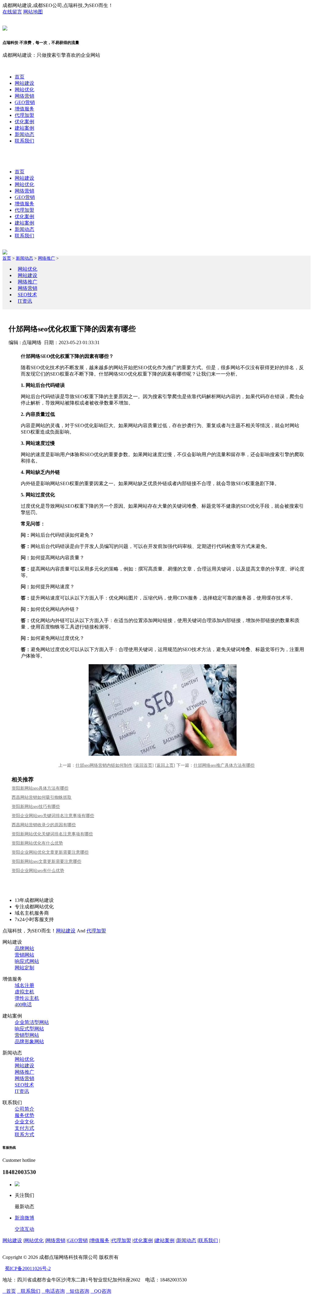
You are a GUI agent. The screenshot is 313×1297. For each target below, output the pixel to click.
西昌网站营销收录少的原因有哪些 (44, 825)
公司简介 (24, 1108)
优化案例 (24, 121)
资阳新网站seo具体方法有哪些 (40, 788)
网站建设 (24, 83)
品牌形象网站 (29, 1041)
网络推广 (46, 258)
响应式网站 (27, 961)
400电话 (23, 1004)
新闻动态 (24, 134)
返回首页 (143, 765)
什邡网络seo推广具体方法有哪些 (224, 765)
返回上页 (165, 765)
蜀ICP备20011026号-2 (28, 1268)
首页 (19, 76)
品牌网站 (24, 948)
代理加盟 (24, 115)
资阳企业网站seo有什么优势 (38, 870)
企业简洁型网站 (32, 1022)
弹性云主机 (27, 998)
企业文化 (24, 1121)
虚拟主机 (24, 991)
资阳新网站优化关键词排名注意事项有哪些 (52, 834)
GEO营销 (25, 102)
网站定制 (24, 967)
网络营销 (24, 96)
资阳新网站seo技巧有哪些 (36, 806)
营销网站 (24, 954)
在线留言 (12, 11)
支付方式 (24, 1128)
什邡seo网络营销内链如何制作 (103, 765)
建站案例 (24, 128)
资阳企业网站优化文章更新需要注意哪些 (50, 852)
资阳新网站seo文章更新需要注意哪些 (46, 861)
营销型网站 (27, 1035)
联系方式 (24, 1134)
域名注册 (24, 985)
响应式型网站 (29, 1028)
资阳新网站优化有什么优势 (37, 843)
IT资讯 (25, 301)
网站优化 (24, 89)
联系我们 (24, 140)
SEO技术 (27, 294)
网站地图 (33, 11)
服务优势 (24, 1115)
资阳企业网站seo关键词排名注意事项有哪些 (53, 815)
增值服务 (24, 108)
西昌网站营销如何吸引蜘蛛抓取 (42, 797)
